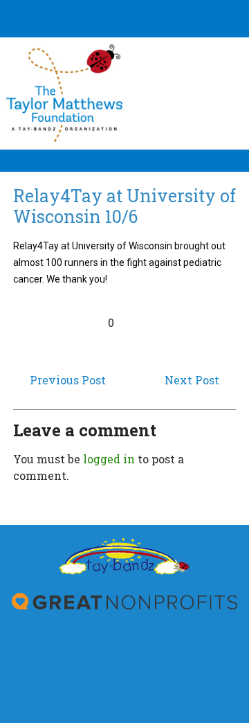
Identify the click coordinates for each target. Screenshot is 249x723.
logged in (109, 459)
